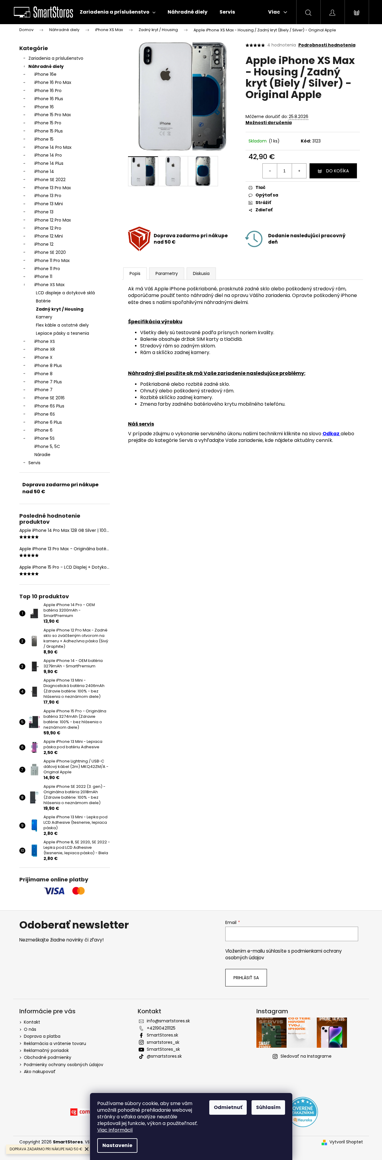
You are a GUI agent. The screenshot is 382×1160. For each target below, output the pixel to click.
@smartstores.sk (164, 1056)
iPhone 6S (44, 414)
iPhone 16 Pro (48, 91)
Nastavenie (117, 1145)
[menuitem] (118, 12)
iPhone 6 (43, 430)
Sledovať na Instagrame (306, 1056)
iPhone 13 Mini (48, 204)
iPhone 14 (44, 171)
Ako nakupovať (40, 1072)
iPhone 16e (45, 74)
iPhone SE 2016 (49, 398)
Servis (34, 463)
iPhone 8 (43, 374)
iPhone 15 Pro (47, 123)
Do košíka (337, 171)
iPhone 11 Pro (47, 269)
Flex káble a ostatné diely (62, 325)
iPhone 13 (43, 212)
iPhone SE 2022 (50, 180)
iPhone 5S (44, 438)
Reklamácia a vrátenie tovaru (55, 1043)
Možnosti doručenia (269, 123)
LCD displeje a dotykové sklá (65, 293)
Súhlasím (268, 1107)
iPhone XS (44, 341)
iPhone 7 (43, 390)
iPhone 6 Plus (48, 422)
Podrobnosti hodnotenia (326, 45)
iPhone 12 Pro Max (52, 220)
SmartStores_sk (163, 1049)
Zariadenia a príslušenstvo (55, 58)
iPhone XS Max (49, 285)
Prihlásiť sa (246, 978)
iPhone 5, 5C (47, 446)
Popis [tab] (135, 273)
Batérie (43, 301)
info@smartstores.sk (168, 1021)
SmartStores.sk (162, 1035)
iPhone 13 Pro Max (52, 188)
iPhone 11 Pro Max (52, 260)
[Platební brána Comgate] (85, 1112)
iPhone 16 (44, 107)
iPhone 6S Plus (49, 406)
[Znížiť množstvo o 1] (270, 171)
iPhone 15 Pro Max (52, 115)
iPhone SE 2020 (50, 252)
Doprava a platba (42, 1036)
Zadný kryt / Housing (59, 309)
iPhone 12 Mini (48, 236)
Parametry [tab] (167, 273)
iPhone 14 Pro (48, 155)
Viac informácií (115, 1129)
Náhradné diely (46, 66)
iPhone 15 (43, 139)
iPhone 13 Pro (47, 196)
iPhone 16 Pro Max (52, 82)
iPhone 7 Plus (48, 382)
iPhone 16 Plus (48, 99)
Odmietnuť (228, 1107)
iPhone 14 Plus (48, 163)
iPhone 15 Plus (48, 131)
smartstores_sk (163, 1042)
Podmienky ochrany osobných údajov (63, 1065)
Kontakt (32, 1022)
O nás (30, 1029)
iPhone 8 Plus (48, 366)
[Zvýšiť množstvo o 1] (299, 171)
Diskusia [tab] (201, 273)
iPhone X (43, 357)
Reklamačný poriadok (46, 1050)
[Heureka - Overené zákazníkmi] (303, 1112)
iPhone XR (44, 349)
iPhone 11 (43, 276)
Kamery (44, 317)
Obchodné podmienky (47, 1057)
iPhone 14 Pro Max (53, 147)
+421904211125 (161, 1028)
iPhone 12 (43, 244)
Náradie (42, 455)
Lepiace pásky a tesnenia (62, 333)
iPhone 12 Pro (47, 228)
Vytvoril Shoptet (346, 1142)
